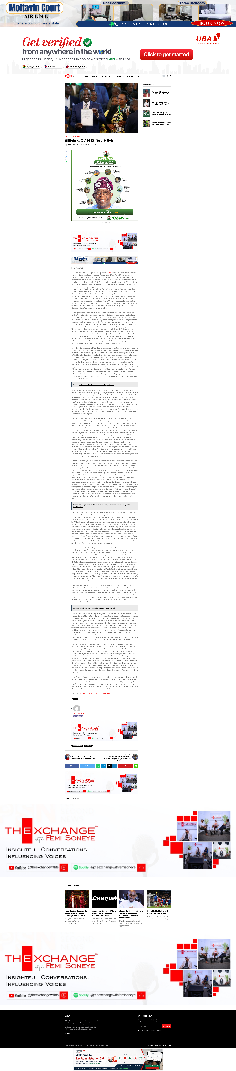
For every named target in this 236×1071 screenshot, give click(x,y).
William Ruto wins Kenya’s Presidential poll (94, 693)
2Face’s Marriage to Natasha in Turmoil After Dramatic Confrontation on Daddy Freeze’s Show (131, 914)
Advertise (158, 1045)
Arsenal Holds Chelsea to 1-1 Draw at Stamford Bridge (158, 912)
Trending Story (76, 136)
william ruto (88, 745)
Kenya (109, 273)
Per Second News (73, 144)
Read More (68, 1033)
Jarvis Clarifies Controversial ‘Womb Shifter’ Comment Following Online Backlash (76, 913)
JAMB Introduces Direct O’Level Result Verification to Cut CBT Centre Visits (161, 114)
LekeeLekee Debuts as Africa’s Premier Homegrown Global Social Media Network (104, 913)
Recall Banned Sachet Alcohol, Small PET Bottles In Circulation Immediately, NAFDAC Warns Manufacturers (161, 125)
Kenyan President (77, 745)
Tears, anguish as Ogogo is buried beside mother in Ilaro (161, 93)
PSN (110, 1045)
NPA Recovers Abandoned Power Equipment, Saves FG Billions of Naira (160, 104)
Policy (169, 1045)
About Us (151, 1045)
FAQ (164, 1045)
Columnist (68, 136)
